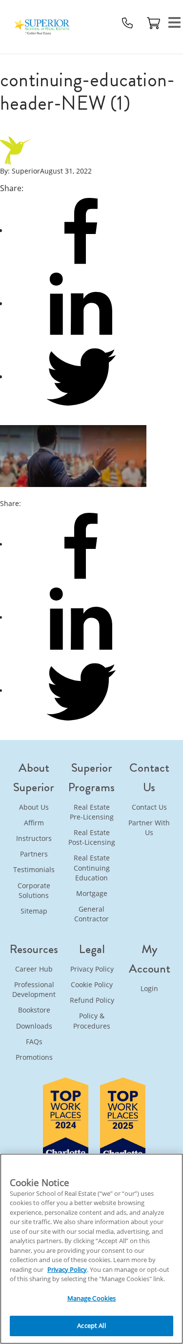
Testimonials (34, 869)
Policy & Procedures (91, 1020)
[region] (91, 1248)
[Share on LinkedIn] (81, 617)
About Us (34, 807)
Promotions (34, 1057)
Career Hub (34, 969)
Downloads (34, 1026)
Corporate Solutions (34, 890)
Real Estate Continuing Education (92, 867)
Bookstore (34, 1009)
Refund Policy (92, 1000)
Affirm (34, 822)
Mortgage (91, 893)
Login (149, 988)
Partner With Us (149, 827)
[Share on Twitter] (81, 690)
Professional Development (34, 989)
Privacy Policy (92, 969)
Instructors (34, 838)
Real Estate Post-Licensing (91, 837)
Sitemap (33, 910)
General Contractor (91, 913)
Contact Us (149, 807)
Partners (34, 853)
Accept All (91, 1325)
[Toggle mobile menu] (174, 23)
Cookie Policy (92, 984)
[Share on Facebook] (81, 544)
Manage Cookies (91, 1298)
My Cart (153, 23)
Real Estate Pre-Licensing (92, 811)
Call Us (127, 23)
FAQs (34, 1041)
